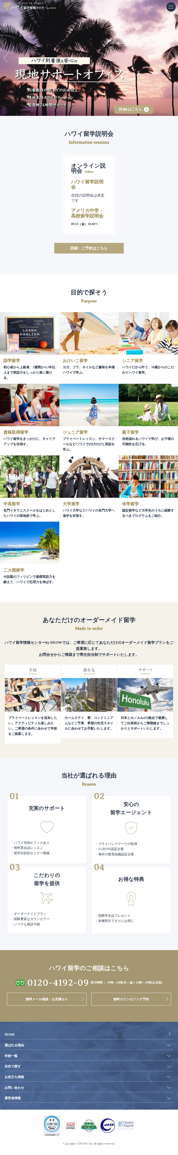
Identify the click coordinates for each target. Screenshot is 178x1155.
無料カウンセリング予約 (131, 999)
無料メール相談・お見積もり (47, 999)
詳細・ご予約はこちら (89, 248)
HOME (10, 1034)
